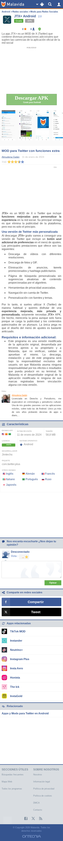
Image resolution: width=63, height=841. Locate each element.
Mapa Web (7, 781)
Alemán (30, 473)
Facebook (24, 818)
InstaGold (16, 696)
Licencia (6, 441)
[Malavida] (12, 4)
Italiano (10, 479)
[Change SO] (40, 4)
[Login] (59, 4)
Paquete (6, 460)
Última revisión (24, 431)
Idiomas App (7, 430)
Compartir (36, 602)
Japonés (11, 484)
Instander (16, 640)
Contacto (37, 810)
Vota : (14, 556)
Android (6, 11)
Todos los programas (12, 788)
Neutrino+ (16, 649)
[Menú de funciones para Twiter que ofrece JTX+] (8, 128)
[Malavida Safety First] (39, 29)
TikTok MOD (18, 631)
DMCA (36, 803)
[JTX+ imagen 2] (25, 128)
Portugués (32, 479)
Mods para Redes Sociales (44, 11)
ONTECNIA (31, 836)
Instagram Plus (19, 659)
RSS (39, 818)
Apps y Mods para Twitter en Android (25, 713)
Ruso (48, 479)
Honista (15, 677)
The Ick (14, 686)
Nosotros (37, 774)
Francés (50, 473)
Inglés (9, 473)
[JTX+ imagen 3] (42, 128)
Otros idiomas (9, 470)
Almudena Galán (19, 395)
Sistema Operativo (28, 441)
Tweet (35, 612)
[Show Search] (50, 4)
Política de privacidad (43, 788)
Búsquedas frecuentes (13, 774)
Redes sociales (20, 11)
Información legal (41, 781)
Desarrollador (9, 451)
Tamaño (49, 431)
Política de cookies (42, 795)
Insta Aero (16, 668)
